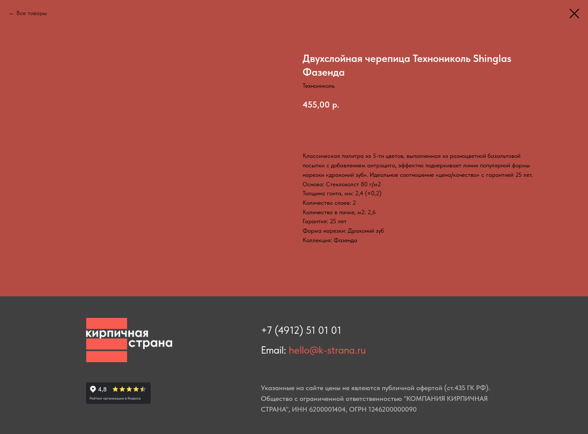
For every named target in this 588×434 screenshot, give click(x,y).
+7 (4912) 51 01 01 (301, 330)
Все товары (31, 12)
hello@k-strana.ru (327, 350)
